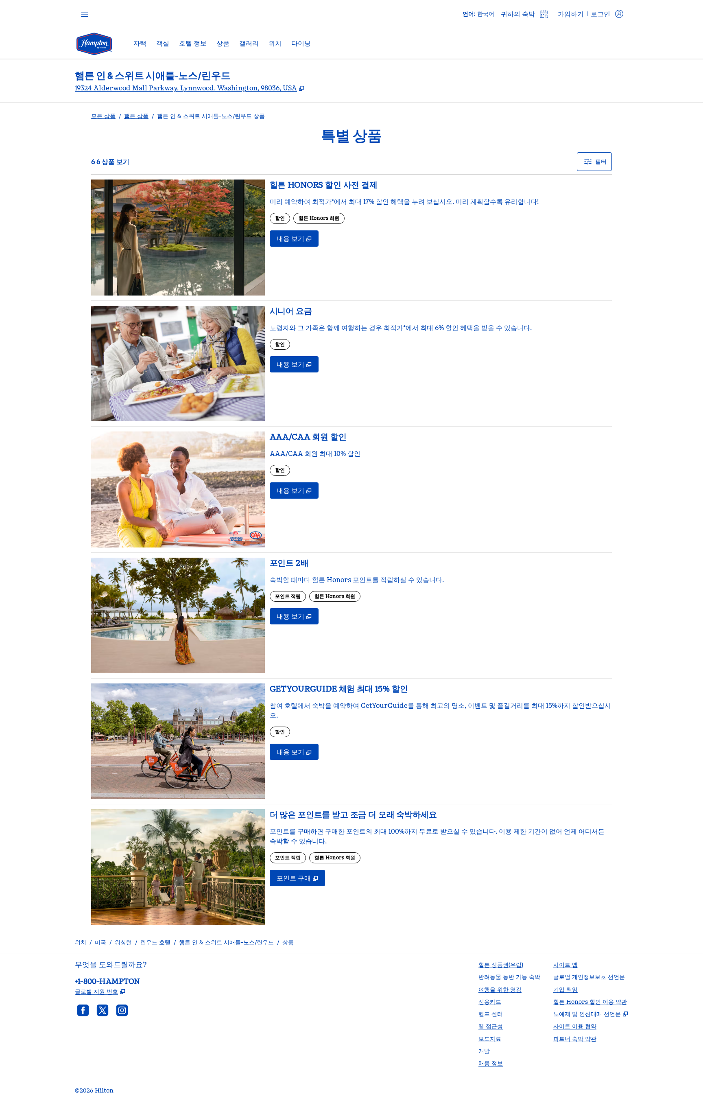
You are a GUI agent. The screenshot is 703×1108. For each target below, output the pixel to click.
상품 (288, 942)
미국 (100, 942)
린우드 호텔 (155, 942)
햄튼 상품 (136, 116)
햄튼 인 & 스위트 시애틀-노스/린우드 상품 (211, 116)
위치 (80, 942)
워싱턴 (123, 942)
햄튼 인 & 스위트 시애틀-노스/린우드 (226, 942)
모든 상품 (103, 116)
